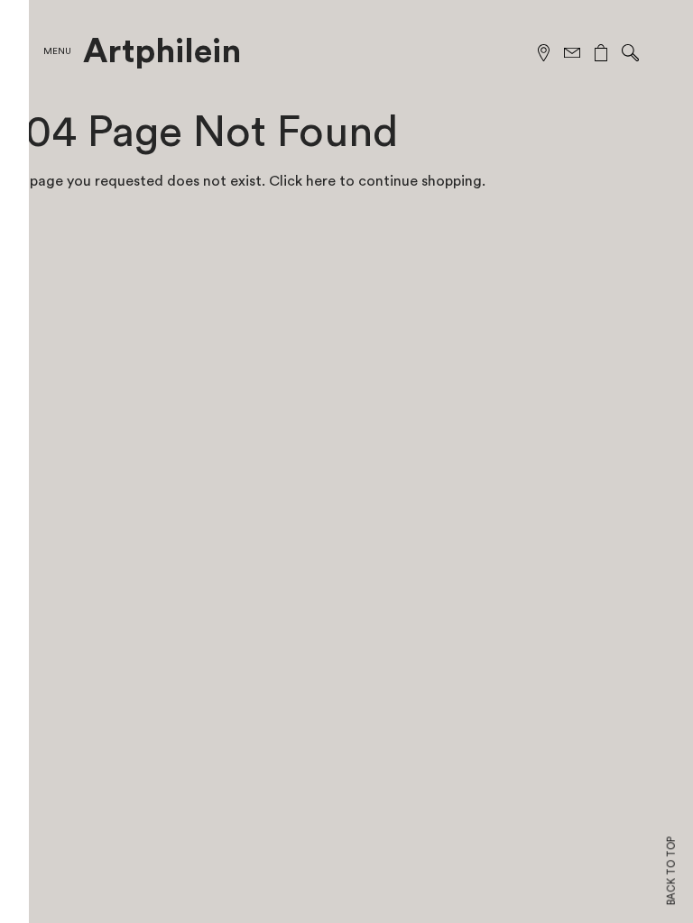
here (321, 181)
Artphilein (162, 52)
